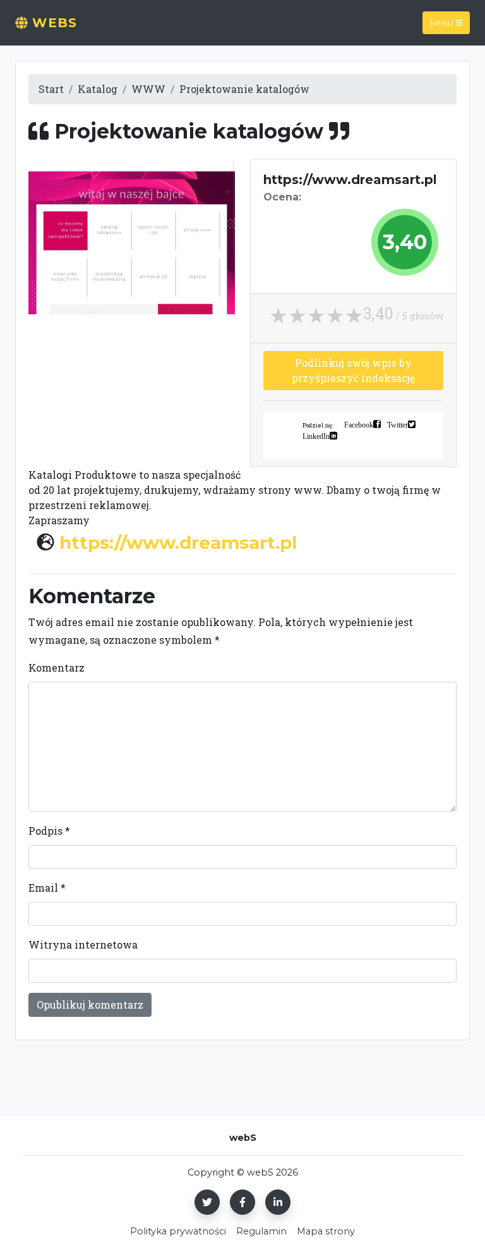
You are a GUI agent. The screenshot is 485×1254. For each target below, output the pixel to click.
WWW (148, 88)
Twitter (397, 424)
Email (47, 887)
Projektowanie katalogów (244, 88)
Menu (441, 22)
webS (52, 22)
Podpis (49, 830)
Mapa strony (326, 1231)
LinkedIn (316, 436)
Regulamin (261, 1231)
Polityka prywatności (178, 1231)
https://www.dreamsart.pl (178, 542)
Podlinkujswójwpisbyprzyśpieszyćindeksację (353, 370)
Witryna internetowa (83, 944)
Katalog (97, 88)
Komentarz (56, 667)
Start (51, 88)
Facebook (358, 424)
